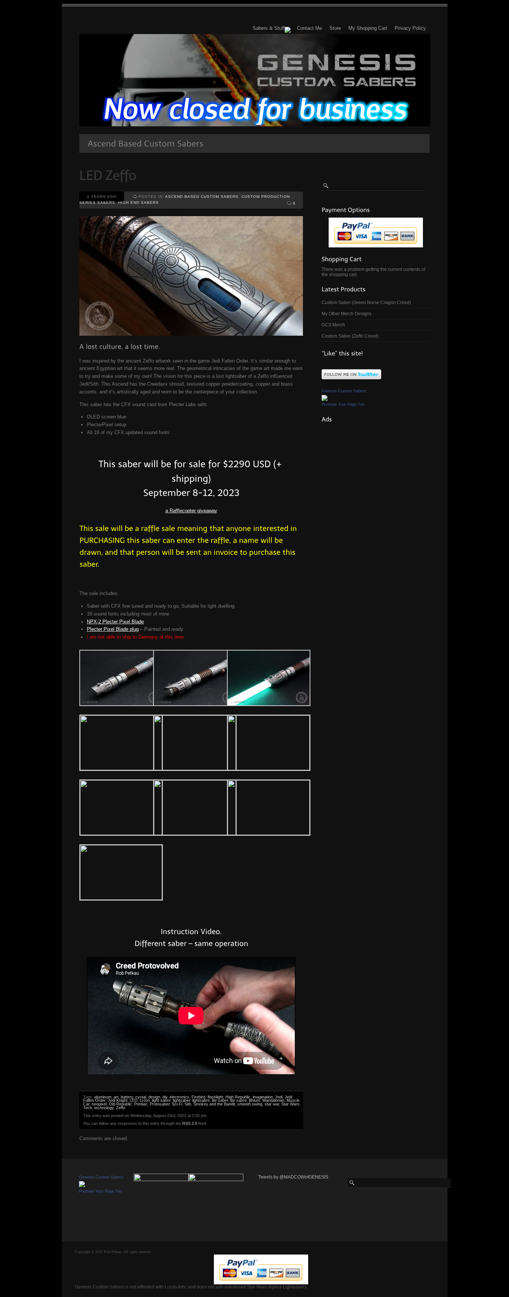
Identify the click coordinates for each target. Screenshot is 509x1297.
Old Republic (120, 1104)
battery (127, 1097)
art (116, 1097)
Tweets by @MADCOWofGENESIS (293, 1177)
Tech (87, 1107)
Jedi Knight (117, 1100)
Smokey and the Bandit (214, 1104)
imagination (263, 1097)
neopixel (99, 1104)
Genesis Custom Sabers (344, 391)
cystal (140, 1097)
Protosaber (160, 1104)
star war (272, 1104)
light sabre (161, 1100)
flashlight (215, 1097)
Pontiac (141, 1104)
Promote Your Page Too (343, 404)
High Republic (237, 1097)
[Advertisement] (377, 473)
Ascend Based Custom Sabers (201, 196)
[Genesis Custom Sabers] (325, 397)
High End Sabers (138, 202)
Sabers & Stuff (269, 28)
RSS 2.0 (189, 1123)
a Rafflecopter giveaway (191, 510)
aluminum (102, 1097)
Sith (187, 1104)
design (154, 1097)
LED (133, 1100)
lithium (254, 1100)
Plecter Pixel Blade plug (113, 629)
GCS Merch (333, 325)
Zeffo (120, 1107)
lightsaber (181, 1100)
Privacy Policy (410, 28)
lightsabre (201, 1100)
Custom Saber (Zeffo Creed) (350, 336)
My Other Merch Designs (347, 313)
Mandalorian (273, 1100)
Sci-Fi (177, 1104)
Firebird (198, 1097)
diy (164, 1097)
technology (104, 1107)
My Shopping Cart (367, 28)
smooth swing (249, 1104)
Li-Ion (145, 1100)
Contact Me (309, 28)
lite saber (220, 1100)
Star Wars (290, 1104)
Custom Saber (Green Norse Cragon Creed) (366, 302)
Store (335, 28)
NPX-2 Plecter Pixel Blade (115, 621)
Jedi (278, 1097)
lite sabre (238, 1100)
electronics (179, 1097)
